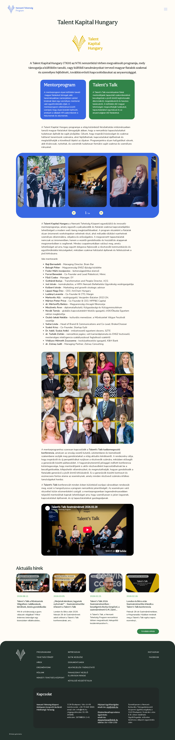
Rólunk (40, 672)
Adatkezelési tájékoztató (81, 667)
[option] (63, 99)
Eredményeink (44, 667)
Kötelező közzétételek (80, 681)
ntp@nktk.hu (112, 707)
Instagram (153, 652)
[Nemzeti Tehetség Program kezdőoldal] (24, 9)
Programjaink (44, 652)
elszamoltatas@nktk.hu (108, 720)
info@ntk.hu (81, 709)
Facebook (154, 657)
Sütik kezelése (75, 657)
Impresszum (74, 652)
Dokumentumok (76, 662)
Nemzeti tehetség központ (50, 677)
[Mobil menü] (165, 9)
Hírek (39, 662)
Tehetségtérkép (45, 657)
